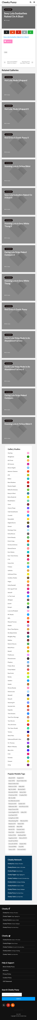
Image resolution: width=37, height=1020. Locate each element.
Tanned (12, 846)
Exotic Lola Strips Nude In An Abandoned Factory (17, 339)
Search (18, 998)
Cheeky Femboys (18, 878)
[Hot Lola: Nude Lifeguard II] (18, 115)
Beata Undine (13, 783)
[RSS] (13, 1005)
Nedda (12, 826)
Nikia (19, 826)
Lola (5, 52)
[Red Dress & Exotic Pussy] (18, 316)
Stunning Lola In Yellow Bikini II (18, 424)
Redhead (22, 835)
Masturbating (13, 821)
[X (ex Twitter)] (4, 1005)
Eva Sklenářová (14, 801)
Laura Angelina (14, 812)
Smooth (13, 844)
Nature (21, 824)
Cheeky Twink (15, 896)
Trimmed (21, 849)
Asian (12, 781)
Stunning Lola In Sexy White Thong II (16, 224)
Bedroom (13, 786)
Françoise (12, 803)
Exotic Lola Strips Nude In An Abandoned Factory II (17, 368)
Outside (20, 829)
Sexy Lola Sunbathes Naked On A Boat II (16, 37)
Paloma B (20, 832)
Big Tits (12, 789)
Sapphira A (13, 838)
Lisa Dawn (13, 815)
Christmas (13, 795)
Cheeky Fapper (16, 874)
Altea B (12, 778)
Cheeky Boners (16, 867)
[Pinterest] (8, 1005)
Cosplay (23, 795)
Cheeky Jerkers (16, 882)
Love (9, 41)
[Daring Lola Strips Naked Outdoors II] (18, 258)
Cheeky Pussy (9, 2)
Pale (11, 832)
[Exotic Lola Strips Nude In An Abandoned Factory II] (18, 373)
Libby (23, 812)
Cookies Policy (7, 977)
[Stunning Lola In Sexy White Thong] (18, 287)
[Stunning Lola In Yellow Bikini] (18, 172)
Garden (21, 803)
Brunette (13, 792)
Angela (20, 778)
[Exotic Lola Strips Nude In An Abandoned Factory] (18, 344)
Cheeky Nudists (16, 885)
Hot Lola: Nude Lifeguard (15, 80)
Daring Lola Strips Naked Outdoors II (15, 253)
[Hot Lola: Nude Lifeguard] (18, 87)
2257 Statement (7, 981)
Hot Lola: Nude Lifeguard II (16, 109)
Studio (23, 844)
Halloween (13, 806)
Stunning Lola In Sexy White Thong (16, 282)
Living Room (13, 818)
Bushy (23, 792)
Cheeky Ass (15, 863)
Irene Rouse (23, 806)
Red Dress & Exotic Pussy (15, 309)
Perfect (12, 835)
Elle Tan (12, 798)
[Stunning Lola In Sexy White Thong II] (18, 230)
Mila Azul (24, 821)
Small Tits (13, 841)
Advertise (5, 970)
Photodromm (8, 9)
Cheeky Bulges (15, 871)
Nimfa (11, 829)
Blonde (21, 789)
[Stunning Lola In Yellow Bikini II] (18, 430)
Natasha (12, 824)
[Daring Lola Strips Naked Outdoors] (18, 402)
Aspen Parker (21, 781)
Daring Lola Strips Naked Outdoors (15, 396)
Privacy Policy (7, 974)
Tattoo (12, 849)
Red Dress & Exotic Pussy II (16, 137)
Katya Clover (13, 809)
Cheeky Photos (16, 889)
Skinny (23, 838)
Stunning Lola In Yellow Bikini (17, 166)
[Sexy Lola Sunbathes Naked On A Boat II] (18, 201)
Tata (21, 846)
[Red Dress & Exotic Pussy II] (18, 144)
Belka (21, 786)
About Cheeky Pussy (9, 966)
